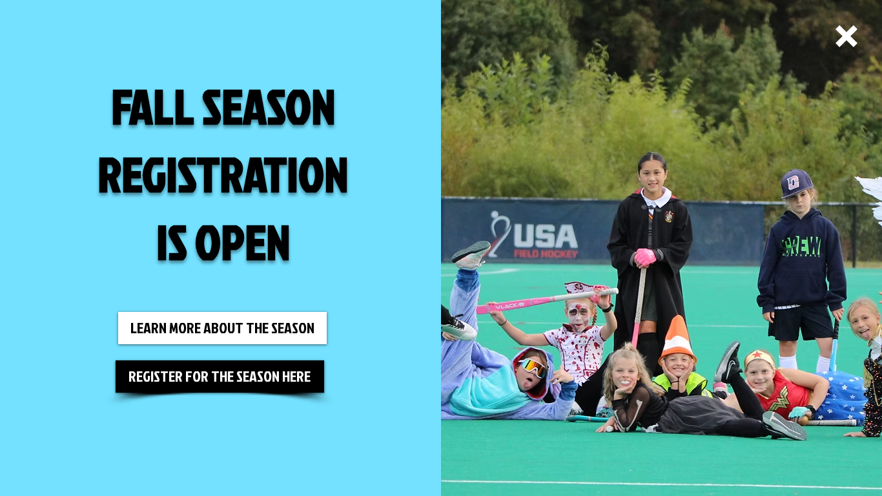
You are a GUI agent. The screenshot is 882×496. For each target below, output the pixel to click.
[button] (846, 36)
